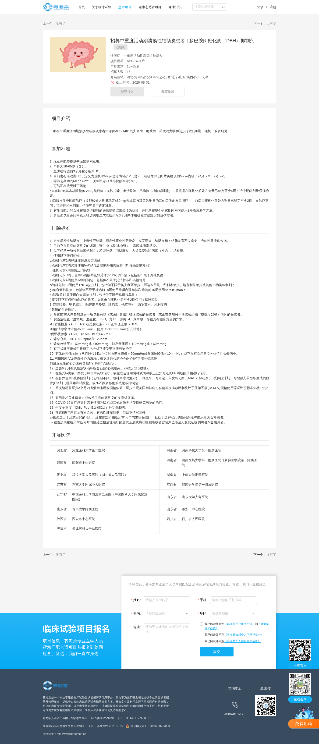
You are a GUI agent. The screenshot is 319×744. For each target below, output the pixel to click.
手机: (203, 600)
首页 (81, 7)
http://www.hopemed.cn (71, 734)
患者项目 (124, 7)
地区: (203, 613)
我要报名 (127, 92)
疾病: (137, 613)
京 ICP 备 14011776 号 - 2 (133, 718)
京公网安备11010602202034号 (150, 726)
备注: (137, 627)
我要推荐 (167, 92)
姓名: (137, 600)
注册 (273, 7)
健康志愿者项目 (149, 7)
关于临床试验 (101, 7)
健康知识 (174, 7)
